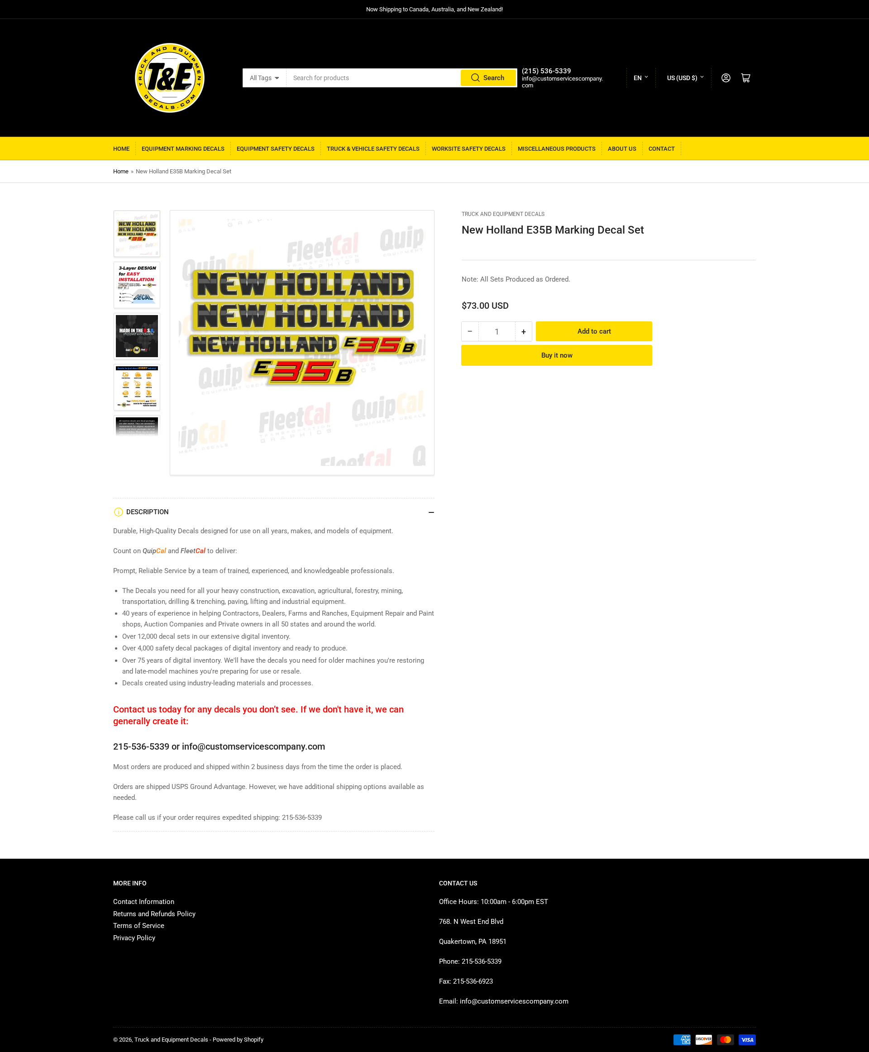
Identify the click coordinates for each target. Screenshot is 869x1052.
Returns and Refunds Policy (154, 914)
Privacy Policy (134, 938)
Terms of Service (138, 926)
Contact (662, 148)
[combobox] (401, 77)
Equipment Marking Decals (183, 148)
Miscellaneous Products (557, 148)
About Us (622, 148)
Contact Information (143, 902)
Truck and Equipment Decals (503, 214)
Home (121, 148)
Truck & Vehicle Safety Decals (373, 148)
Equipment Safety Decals (276, 148)
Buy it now (557, 355)
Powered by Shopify (238, 1039)
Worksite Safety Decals (469, 148)
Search (493, 78)
